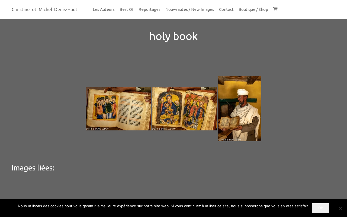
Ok (320, 208)
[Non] (340, 208)
